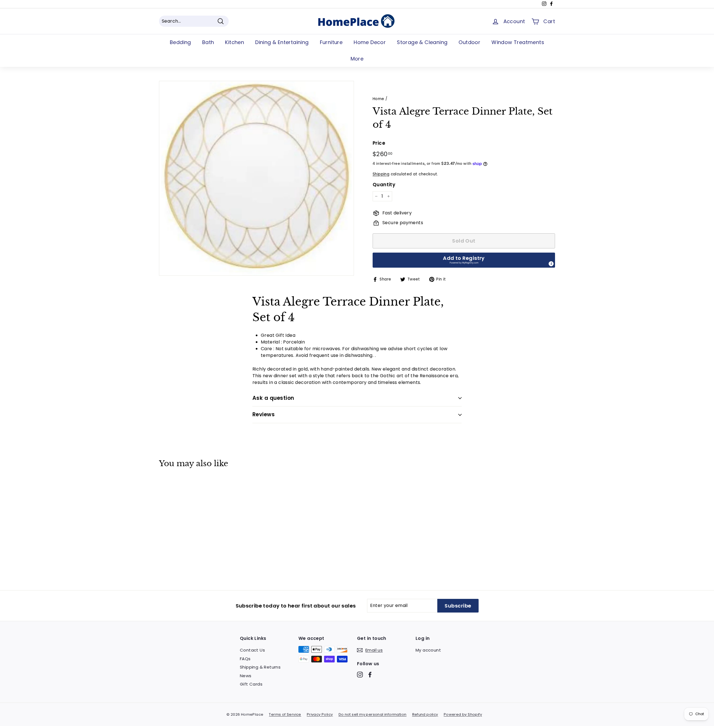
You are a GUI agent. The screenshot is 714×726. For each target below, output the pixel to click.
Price (379, 143)
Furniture (331, 42)
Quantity (384, 184)
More (357, 58)
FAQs (245, 659)
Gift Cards (251, 684)
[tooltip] (551, 263)
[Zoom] (256, 178)
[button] (464, 260)
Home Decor (370, 42)
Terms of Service (285, 714)
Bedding (180, 42)
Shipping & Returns (260, 667)
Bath (208, 42)
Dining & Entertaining (281, 42)
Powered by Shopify (463, 714)
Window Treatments (517, 42)
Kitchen (234, 42)
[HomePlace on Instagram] (360, 674)
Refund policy (425, 714)
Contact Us (252, 650)
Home (378, 98)
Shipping (381, 174)
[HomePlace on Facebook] (370, 674)
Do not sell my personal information (373, 714)
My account (428, 650)
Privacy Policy (320, 714)
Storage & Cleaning (422, 42)
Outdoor (469, 42)
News (246, 676)
